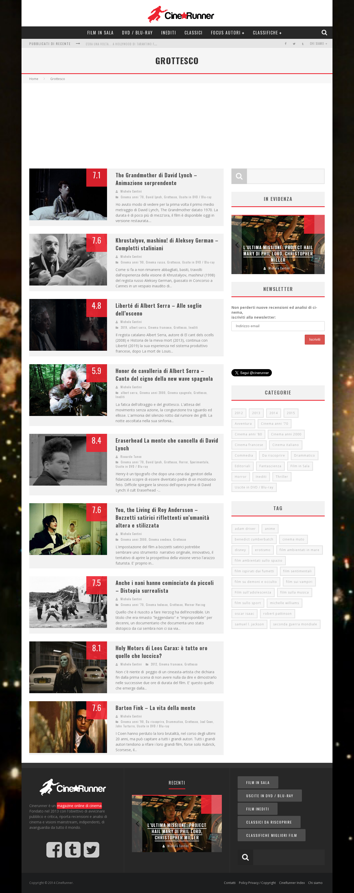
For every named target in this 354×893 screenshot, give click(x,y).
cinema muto (293, 539)
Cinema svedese (160, 539)
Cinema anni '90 (132, 262)
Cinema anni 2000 (153, 393)
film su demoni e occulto (256, 582)
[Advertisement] (177, 122)
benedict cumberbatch (254, 539)
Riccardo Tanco (131, 457)
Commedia (244, 455)
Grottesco (170, 197)
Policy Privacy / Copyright (257, 883)
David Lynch (154, 197)
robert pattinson (277, 613)
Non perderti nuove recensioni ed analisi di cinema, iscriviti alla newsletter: (274, 312)
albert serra (137, 327)
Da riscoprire (155, 722)
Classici (194, 33)
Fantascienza (270, 466)
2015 (291, 413)
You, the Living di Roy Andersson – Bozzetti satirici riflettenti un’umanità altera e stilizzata (162, 517)
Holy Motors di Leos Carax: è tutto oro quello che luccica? (162, 652)
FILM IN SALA (258, 782)
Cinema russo (155, 262)
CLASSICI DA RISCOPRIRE (269, 822)
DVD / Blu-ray (137, 33)
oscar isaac (244, 613)
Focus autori (226, 33)
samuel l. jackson (249, 624)
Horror (183, 462)
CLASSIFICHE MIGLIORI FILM (271, 835)
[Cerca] (325, 32)
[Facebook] (285, 43)
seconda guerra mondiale (295, 624)
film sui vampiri (299, 582)
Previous (236, 244)
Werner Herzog (195, 605)
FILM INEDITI (257, 808)
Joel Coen (206, 722)
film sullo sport (248, 603)
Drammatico (174, 722)
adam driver (245, 528)
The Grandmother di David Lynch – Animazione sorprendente (156, 179)
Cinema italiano (285, 445)
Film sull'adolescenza (253, 592)
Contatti (230, 883)
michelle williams (284, 603)
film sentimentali (297, 571)
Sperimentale (199, 462)
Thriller (282, 476)
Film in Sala (100, 33)
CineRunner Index (292, 883)
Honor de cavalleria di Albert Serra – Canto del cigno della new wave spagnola (164, 374)
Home (33, 79)
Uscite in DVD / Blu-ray (195, 197)
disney (240, 550)
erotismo (263, 550)
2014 (274, 413)
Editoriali (242, 466)
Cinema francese (160, 327)
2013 (256, 413)
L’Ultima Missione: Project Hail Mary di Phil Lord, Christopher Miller (278, 253)
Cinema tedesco (157, 605)
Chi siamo (317, 43)
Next (319, 244)
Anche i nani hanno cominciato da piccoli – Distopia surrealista (165, 586)
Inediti (168, 33)
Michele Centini (131, 191)
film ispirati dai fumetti (254, 571)
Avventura (243, 423)
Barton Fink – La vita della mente (156, 708)
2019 (124, 327)
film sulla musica (294, 592)
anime (270, 528)
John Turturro (125, 726)
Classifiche (265, 33)
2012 (154, 664)
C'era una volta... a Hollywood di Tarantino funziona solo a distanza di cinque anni (149, 44)
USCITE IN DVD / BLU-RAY (269, 795)
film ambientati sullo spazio (258, 560)
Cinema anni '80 (248, 434)
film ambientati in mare (300, 550)
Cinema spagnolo (180, 393)
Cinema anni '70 (132, 197)
